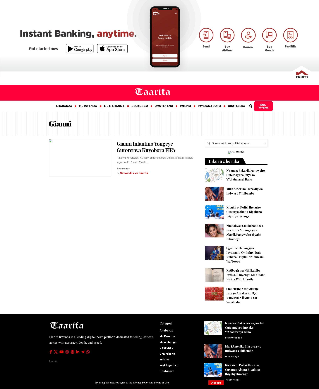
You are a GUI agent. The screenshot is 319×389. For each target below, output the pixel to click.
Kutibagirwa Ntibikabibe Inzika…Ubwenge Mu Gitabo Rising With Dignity (245, 274)
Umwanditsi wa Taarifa (134, 172)
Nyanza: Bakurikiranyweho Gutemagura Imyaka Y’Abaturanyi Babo (245, 175)
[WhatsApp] (88, 352)
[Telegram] (82, 352)
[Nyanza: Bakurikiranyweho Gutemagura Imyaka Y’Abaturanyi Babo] (214, 175)
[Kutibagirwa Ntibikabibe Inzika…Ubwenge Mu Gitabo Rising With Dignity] (214, 275)
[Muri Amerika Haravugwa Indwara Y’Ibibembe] (214, 194)
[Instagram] (67, 352)
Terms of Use (161, 382)
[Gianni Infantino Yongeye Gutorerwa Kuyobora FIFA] (80, 157)
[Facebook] (51, 352)
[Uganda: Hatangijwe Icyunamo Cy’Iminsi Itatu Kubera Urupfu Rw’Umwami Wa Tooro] (214, 253)
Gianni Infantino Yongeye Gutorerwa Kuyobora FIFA (146, 146)
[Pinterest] (72, 352)
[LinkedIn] (77, 352)
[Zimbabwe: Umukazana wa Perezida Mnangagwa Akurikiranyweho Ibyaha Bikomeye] (214, 230)
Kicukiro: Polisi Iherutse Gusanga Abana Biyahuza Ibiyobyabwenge (244, 211)
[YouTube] (62, 352)
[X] (56, 352)
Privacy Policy (141, 382)
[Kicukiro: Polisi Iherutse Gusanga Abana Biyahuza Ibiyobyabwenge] (214, 212)
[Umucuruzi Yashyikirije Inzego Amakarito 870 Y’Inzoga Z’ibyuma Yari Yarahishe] (214, 294)
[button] (216, 382)
